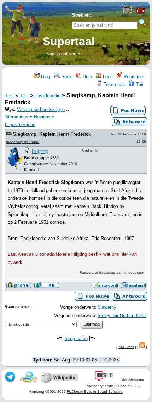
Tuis (139, 84)
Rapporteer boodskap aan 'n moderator (112, 272)
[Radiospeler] (140, 13)
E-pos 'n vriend (20, 124)
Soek (66, 76)
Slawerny (107, 307)
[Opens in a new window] (128, 11)
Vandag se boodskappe (41, 109)
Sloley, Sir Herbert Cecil (122, 315)
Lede (107, 76)
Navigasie (44, 116)
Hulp (86, 76)
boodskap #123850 (23, 142)
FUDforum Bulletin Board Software (95, 392)
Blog (45, 76)
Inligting (40, 151)
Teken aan (113, 84)
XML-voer (126, 347)
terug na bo (76, 338)
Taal (24, 95)
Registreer (133, 76)
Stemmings (16, 116)
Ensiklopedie (47, 95)
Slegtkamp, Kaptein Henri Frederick (52, 134)
